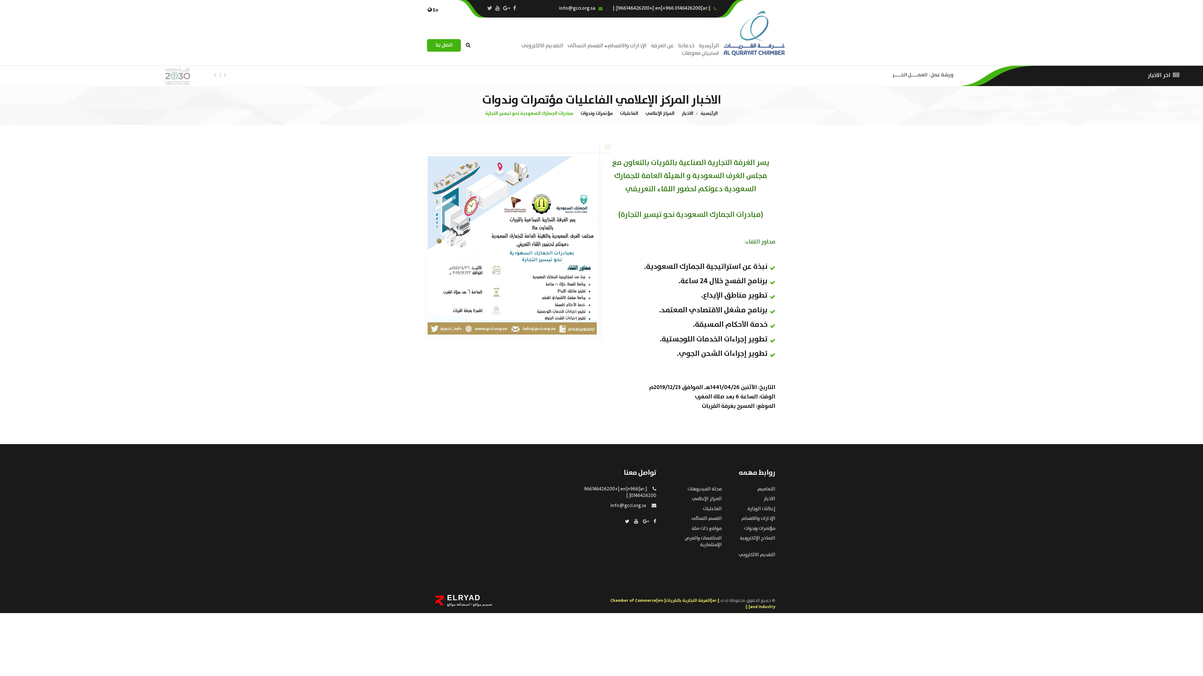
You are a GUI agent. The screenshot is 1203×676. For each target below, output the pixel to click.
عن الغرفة (662, 46)
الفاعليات (629, 113)
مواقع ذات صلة (707, 528)
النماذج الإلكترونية (757, 538)
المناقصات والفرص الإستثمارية (703, 542)
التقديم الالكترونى (542, 46)
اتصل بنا (443, 45)
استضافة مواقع (458, 604)
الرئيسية (709, 113)
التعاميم (766, 489)
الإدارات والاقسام (627, 46)
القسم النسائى (585, 46)
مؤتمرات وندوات (597, 113)
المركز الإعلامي (659, 113)
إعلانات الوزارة (761, 509)
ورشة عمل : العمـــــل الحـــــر (923, 74)
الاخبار (687, 113)
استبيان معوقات (700, 53)
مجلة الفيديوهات (705, 489)
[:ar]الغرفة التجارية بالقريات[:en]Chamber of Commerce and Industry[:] (692, 603)
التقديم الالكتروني (757, 555)
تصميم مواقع (482, 604)
